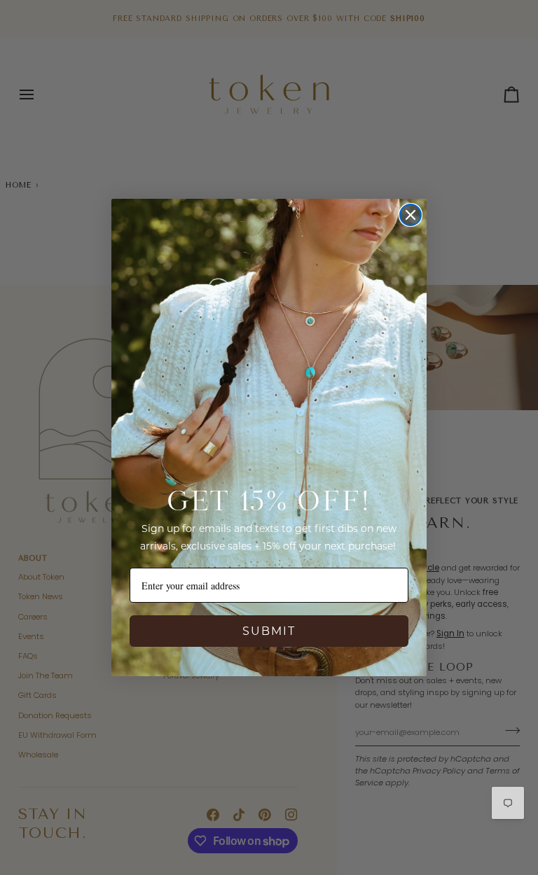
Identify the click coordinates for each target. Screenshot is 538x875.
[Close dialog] (410, 214)
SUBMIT (269, 631)
